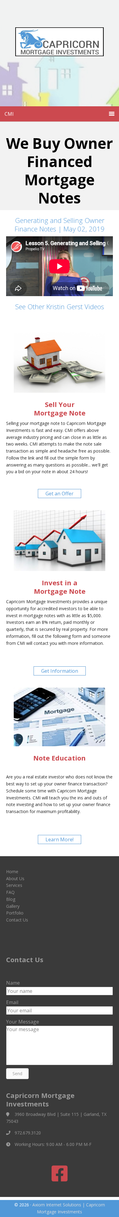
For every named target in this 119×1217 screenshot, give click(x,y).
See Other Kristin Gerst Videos (59, 306)
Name (13, 982)
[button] (59, 493)
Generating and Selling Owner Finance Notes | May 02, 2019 (60, 224)
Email (12, 1002)
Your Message (22, 1021)
